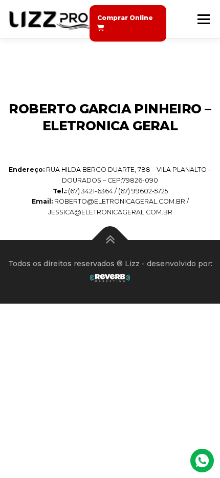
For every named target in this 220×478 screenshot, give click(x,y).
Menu (203, 19)
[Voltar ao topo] (110, 240)
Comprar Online (125, 18)
